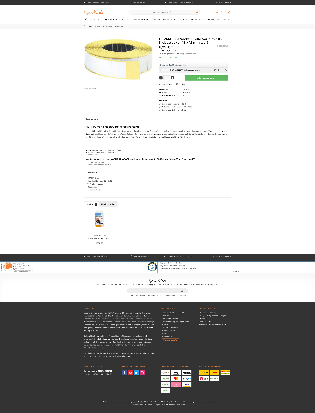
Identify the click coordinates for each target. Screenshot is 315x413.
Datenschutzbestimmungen (146, 295)
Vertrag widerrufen (170, 340)
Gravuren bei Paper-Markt (173, 313)
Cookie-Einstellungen (209, 313)
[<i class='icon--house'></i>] (86, 20)
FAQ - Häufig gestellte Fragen (213, 316)
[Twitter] (136, 372)
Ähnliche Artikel (108, 204)
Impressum (167, 336)
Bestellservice (125, 339)
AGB (164, 333)
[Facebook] (124, 372)
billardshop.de (95, 356)
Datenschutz (205, 322)
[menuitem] (228, 12)
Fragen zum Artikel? (96, 162)
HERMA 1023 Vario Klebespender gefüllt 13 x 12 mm (192, 70)
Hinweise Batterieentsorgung (213, 324)
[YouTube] (130, 372)
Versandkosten (138, 402)
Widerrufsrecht (168, 330)
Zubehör (91, 204)
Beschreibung (92, 119)
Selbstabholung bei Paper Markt (175, 322)
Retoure (165, 316)
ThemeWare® (181, 404)
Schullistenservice (106, 339)
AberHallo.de (122, 356)
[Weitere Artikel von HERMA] (222, 46)
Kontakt (165, 324)
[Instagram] (142, 372)
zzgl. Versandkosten (188, 54)
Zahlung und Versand (171, 327)
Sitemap (204, 319)
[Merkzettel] (223, 12)
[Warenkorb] (228, 12)
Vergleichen (166, 84)
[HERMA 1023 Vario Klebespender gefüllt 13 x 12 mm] (99, 218)
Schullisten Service (170, 319)
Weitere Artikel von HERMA (99, 164)
